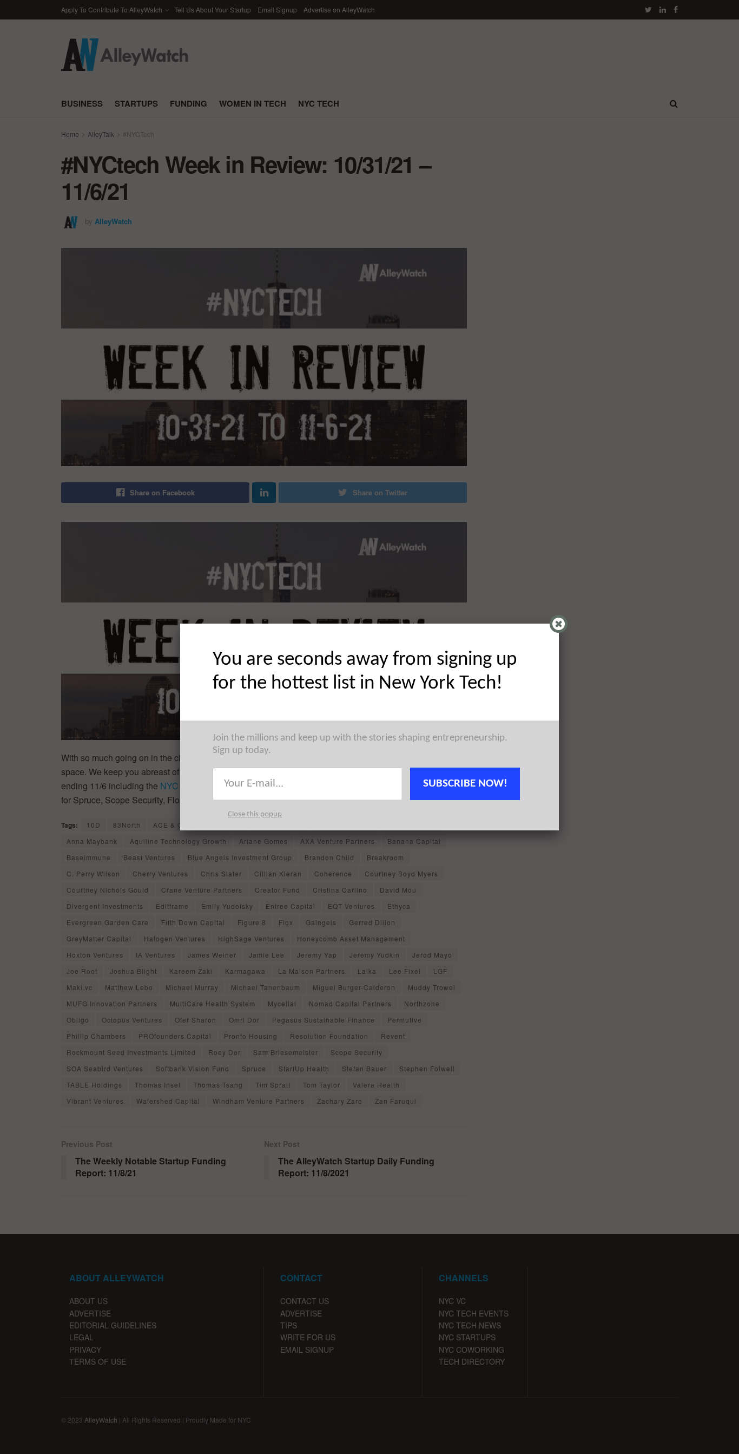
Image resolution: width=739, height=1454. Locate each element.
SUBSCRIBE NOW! (465, 783)
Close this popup (255, 814)
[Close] (559, 624)
